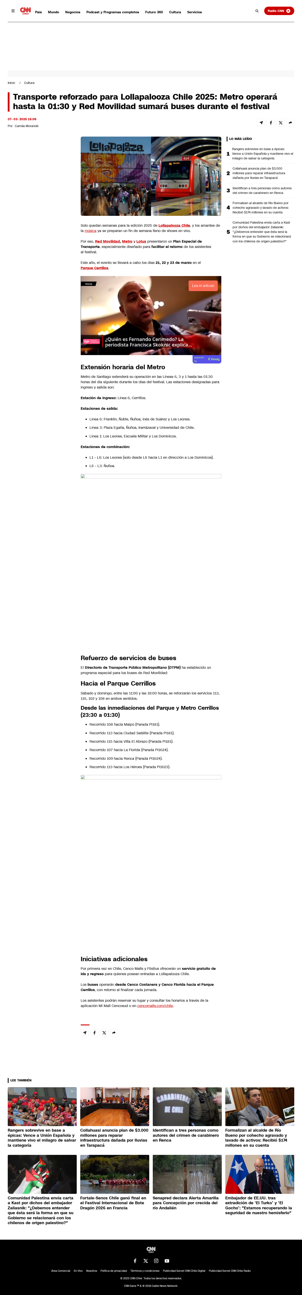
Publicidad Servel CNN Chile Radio (230, 1271)
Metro (127, 241)
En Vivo (78, 1271)
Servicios (194, 12)
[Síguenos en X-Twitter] (145, 1260)
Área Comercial (60, 1271)
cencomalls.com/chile (155, 1005)
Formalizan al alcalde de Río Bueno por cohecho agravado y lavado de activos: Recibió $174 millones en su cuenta (261, 208)
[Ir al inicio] (25, 11)
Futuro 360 (154, 12)
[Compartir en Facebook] (271, 123)
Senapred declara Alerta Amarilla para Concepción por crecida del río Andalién (186, 1203)
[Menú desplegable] (13, 11)
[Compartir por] (290, 123)
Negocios (72, 12)
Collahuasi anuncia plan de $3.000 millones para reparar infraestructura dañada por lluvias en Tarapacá (259, 173)
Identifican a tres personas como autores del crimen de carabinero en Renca (262, 190)
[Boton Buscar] (257, 11)
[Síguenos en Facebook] (135, 1260)
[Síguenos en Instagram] (156, 1260)
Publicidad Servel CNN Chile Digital (184, 1271)
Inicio (11, 83)
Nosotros (91, 1271)
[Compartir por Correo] (261, 123)
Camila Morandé (26, 126)
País (38, 12)
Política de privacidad (114, 1271)
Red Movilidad (107, 241)
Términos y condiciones (144, 1271)
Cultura (175, 12)
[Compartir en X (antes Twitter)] (281, 123)
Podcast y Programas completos (112, 12)
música (90, 230)
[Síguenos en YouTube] (166, 1260)
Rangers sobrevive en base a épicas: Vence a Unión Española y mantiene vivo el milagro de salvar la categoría (262, 153)
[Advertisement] (41, 390)
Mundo (53, 12)
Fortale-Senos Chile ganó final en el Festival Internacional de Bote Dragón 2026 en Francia (113, 1203)
